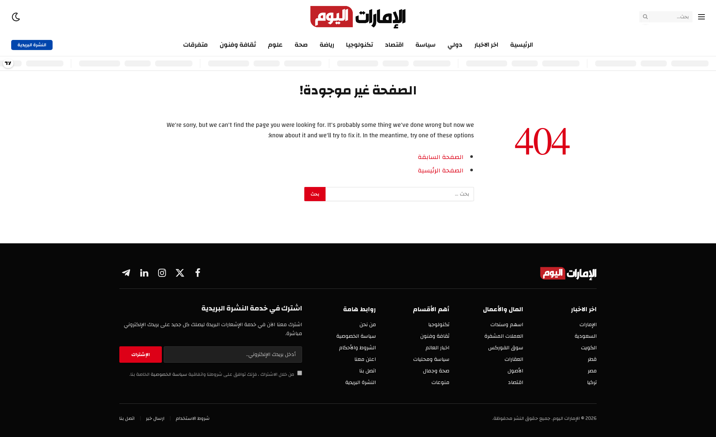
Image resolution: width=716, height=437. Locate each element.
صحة (301, 44)
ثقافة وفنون (238, 44)
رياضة (327, 44)
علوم (275, 44)
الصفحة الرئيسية (441, 170)
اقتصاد (394, 44)
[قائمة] (701, 17)
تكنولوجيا (359, 44)
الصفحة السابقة (441, 157)
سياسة (425, 44)
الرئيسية (521, 44)
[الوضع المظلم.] (16, 17)
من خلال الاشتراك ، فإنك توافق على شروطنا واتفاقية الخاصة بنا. (212, 374)
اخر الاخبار (486, 44)
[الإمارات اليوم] (358, 17)
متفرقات (195, 44)
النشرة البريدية (32, 45)
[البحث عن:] (399, 194)
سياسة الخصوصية (168, 374)
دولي (455, 44)
